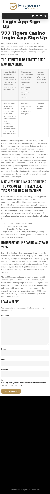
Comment (6, 315)
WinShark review (8, 140)
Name (4, 349)
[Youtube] (41, 16)
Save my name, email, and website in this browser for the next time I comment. (23, 384)
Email (4, 359)
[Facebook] (33, 16)
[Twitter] (37, 16)
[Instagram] (45, 16)
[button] (5, 16)
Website (4, 369)
